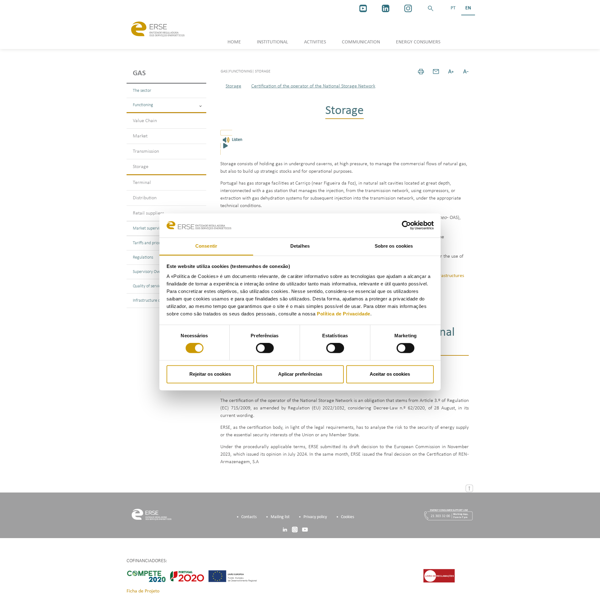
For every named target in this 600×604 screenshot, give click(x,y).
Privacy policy (315, 517)
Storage (140, 166)
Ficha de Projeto (143, 591)
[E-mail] (435, 71)
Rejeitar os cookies (210, 374)
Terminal (142, 182)
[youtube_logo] (363, 8)
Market (140, 136)
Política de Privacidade (343, 313)
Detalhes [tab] (300, 246)
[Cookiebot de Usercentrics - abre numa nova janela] (406, 225)
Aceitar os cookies (390, 374)
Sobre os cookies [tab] (394, 246)
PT (453, 8)
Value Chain (145, 120)
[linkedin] (385, 8)
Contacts (249, 517)
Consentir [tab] (206, 246)
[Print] (420, 71)
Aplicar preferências (300, 374)
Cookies (347, 517)
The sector (142, 90)
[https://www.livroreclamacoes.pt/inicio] (439, 575)
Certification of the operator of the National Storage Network (313, 86)
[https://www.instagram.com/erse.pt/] (408, 8)
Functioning (143, 105)
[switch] (265, 348)
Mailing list (280, 517)
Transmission (146, 151)
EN (468, 8)
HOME (234, 42)
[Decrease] (465, 71)
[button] (431, 8)
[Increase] (450, 71)
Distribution (145, 198)
